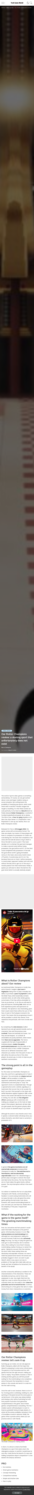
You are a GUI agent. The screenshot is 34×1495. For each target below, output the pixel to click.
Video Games (7, 730)
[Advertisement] (17, 774)
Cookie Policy (26, 1489)
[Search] (31, 3)
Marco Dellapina (6, 747)
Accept (17, 1493)
